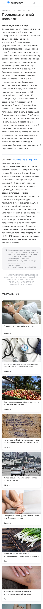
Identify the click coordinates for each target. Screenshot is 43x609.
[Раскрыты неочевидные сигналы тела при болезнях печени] (21, 507)
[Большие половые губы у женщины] (21, 318)
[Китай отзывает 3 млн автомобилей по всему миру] (21, 470)
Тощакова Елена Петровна (24, 159)
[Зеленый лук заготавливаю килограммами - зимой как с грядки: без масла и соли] (21, 545)
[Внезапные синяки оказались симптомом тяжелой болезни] (21, 583)
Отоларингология (23, 10)
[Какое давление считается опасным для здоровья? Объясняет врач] (21, 356)
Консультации (7, 10)
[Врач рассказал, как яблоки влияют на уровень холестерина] (21, 394)
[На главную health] (16, 3)
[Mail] (8, 3)
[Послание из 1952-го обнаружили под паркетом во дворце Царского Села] (21, 432)
